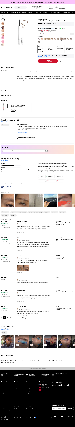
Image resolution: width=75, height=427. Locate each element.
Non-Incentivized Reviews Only (35, 212)
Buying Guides (29, 397)
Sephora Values (4, 390)
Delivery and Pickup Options (30, 388)
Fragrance (29, 12)
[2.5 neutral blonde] (48, 39)
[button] (58, 28)
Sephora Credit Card (18, 386)
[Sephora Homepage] (6, 7)
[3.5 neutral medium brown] (58, 39)
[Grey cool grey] (38, 39)
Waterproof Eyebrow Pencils (16, 360)
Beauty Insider (17, 384)
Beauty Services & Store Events (18, 396)
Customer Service (30, 384)
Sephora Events (4, 397)
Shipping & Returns (42, 56)
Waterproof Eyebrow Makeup (49, 360)
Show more (19, 84)
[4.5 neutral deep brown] (67, 39)
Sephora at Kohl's (29, 400)
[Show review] (7, 200)
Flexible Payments (30, 404)
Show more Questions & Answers (26, 137)
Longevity (55, 24)
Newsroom (3, 386)
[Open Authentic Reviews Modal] (14, 187)
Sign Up (70, 408)
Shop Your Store (17, 406)
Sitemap (22, 417)
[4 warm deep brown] (64, 39)
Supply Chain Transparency (4, 392)
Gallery (15, 388)
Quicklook (4, 107)
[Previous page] (1, 317)
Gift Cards (64, 12)
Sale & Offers (71, 12)
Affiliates (3, 395)
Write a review (4, 160)
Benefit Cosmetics (42, 19)
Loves (15, 404)
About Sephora (4, 384)
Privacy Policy (4, 417)
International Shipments (31, 395)
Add (13, 110)
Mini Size (45, 12)
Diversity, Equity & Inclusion (4, 403)
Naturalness (59, 24)
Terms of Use (10, 417)
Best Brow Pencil (60, 360)
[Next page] (26, 317)
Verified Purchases (22, 212)
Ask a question (49, 23)
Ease (51, 24)
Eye (6, 15)
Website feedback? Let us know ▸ (37, 368)
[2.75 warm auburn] (51, 39)
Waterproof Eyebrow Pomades (8, 362)
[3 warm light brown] (55, 39)
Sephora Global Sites (5, 400)
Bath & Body (39, 12)
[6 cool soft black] (38, 42)
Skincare (24, 12)
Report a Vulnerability (5, 409)
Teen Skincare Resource (31, 408)
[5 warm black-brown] (71, 39)
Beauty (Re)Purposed (5, 407)
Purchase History (17, 391)
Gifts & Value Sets (57, 12)
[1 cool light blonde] (42, 39)
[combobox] (20, 7)
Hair (34, 12)
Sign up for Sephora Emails (58, 405)
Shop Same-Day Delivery (19, 408)
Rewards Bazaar (17, 402)
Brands (50, 12)
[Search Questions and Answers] (2, 125)
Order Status (16, 390)
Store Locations (29, 402)
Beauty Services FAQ (30, 398)
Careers (2, 388)
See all (3, 49)
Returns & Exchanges (30, 386)
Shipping (28, 391)
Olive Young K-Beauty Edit (10, 12)
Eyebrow (10, 15)
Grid (69, 34)
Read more (19, 248)
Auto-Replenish (17, 398)
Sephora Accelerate (5, 406)
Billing (27, 393)
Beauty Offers (16, 400)
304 (23, 317)
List (72, 34)
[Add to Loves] (60, 61)
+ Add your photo (5, 329)
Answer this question (23, 132)
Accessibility (28, 406)
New (2, 12)
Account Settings (17, 393)
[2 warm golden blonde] (45, 39)
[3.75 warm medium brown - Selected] (61, 39)
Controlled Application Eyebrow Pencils (33, 360)
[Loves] (69, 7)
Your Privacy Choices (29, 417)
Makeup (19, 12)
